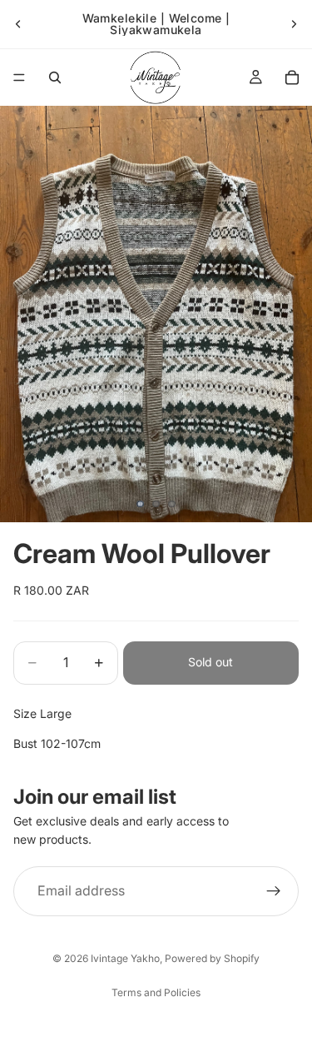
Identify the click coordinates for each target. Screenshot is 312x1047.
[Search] (55, 77)
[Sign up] (273, 891)
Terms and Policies (156, 992)
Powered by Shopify (212, 958)
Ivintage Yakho (125, 958)
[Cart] (292, 77)
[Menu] (19, 77)
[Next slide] (293, 24)
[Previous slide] (18, 24)
